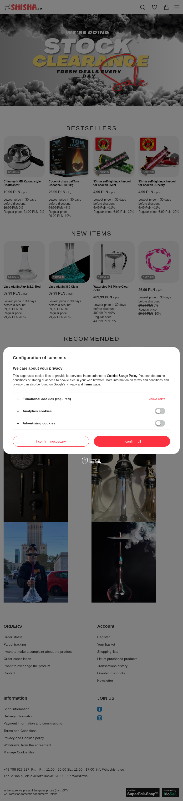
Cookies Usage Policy (122, 376)
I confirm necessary (51, 441)
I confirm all (132, 441)
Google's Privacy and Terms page (77, 384)
